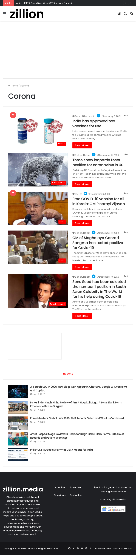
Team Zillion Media (85, 116)
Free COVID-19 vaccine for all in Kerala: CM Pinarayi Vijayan (98, 201)
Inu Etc (78, 193)
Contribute (60, 495)
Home (14, 85)
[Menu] (4, 15)
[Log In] (119, 15)
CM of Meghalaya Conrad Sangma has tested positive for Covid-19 (97, 242)
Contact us (76, 495)
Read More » (82, 145)
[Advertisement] (68, 51)
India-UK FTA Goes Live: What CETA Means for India (44, 3)
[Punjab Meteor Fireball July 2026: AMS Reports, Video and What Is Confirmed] (18, 423)
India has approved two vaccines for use (93, 123)
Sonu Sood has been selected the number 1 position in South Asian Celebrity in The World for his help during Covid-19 (99, 289)
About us (60, 487)
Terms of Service (122, 548)
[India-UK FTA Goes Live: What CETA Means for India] (18, 454)
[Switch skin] (125, 15)
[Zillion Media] (26, 13)
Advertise (75, 487)
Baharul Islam (82, 155)
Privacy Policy (103, 548)
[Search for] (131, 15)
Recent (68, 373)
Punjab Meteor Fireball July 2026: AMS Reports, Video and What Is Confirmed (77, 418)
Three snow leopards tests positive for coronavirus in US (97, 162)
